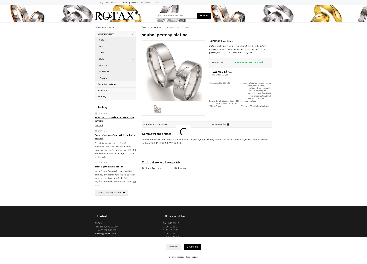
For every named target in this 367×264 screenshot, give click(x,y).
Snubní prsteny (106, 34)
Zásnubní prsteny (107, 84)
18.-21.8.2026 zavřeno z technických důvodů (114, 119)
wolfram (103, 65)
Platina (103, 78)
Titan (102, 52)
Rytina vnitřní (146, 2)
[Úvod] (117, 15)
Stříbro (102, 40)
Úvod (144, 27)
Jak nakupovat (112, 2)
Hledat (204, 15)
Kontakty (99, 2)
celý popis (248, 52)
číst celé (99, 125)
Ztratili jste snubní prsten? (109, 166)
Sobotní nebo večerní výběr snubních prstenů (115, 137)
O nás (157, 2)
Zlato (102, 59)
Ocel (101, 46)
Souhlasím (192, 246)
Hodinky (102, 96)
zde (195, 257)
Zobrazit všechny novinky (109, 192)
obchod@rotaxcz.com (105, 233)
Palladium (104, 71)
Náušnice (102, 90)
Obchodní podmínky (129, 2)
